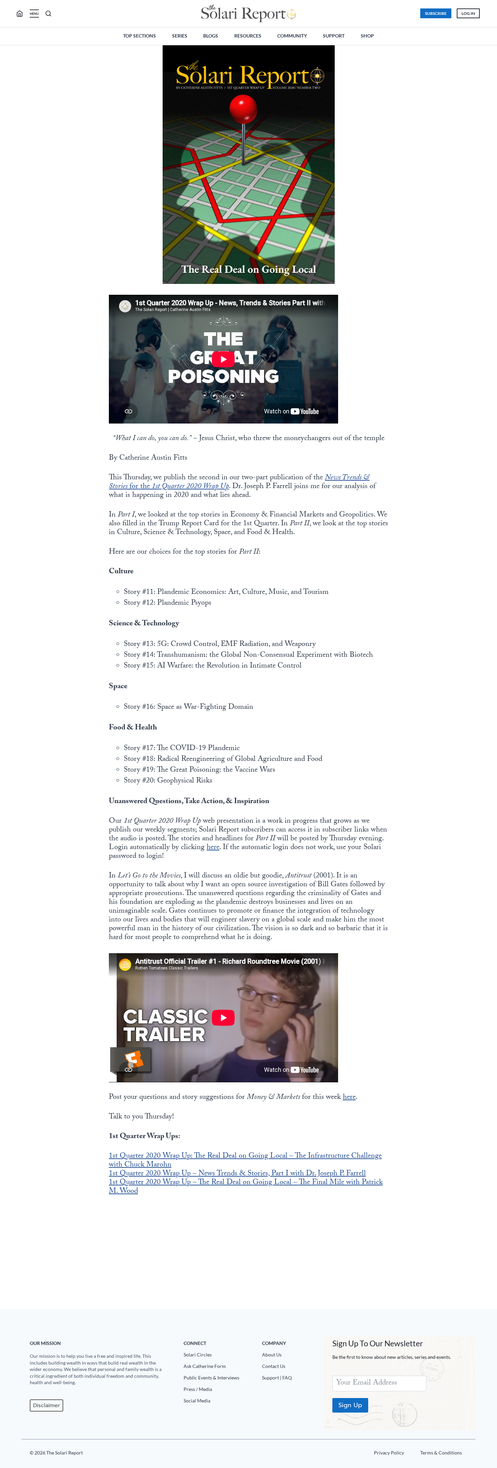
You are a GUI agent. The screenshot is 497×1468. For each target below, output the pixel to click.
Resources (247, 36)
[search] (22, 13)
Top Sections (139, 36)
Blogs (210, 36)
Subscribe (436, 13)
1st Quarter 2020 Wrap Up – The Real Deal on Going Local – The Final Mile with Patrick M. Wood (246, 1187)
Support (334, 36)
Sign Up (350, 1405)
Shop (367, 36)
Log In (468, 13)
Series (179, 36)
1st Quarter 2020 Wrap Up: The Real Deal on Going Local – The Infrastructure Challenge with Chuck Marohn (245, 1161)
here (213, 848)
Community (292, 36)
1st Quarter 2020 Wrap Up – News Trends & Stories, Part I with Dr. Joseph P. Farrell (237, 1174)
